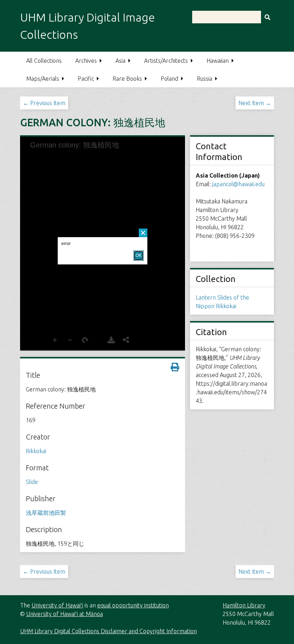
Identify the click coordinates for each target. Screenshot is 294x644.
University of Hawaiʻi (57, 605)
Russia (204, 78)
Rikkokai (36, 451)
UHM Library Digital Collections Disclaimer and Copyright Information (108, 631)
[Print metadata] (175, 367)
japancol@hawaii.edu (238, 184)
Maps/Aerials (42, 78)
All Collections (44, 60)
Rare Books (127, 78)
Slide (32, 482)
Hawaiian (218, 60)
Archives (86, 60)
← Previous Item (44, 103)
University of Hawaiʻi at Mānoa (64, 614)
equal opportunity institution (133, 605)
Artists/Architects (166, 60)
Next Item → (254, 103)
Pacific (86, 78)
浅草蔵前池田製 (46, 512)
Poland (169, 78)
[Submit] (267, 17)
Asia (120, 60)
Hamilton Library (244, 605)
